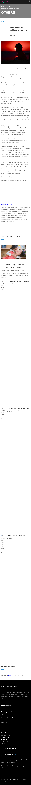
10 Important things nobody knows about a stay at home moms (14, 266)
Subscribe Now (8, 754)
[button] (30, 1)
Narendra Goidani (15, 33)
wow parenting (10, 188)
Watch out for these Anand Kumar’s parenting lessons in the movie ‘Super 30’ (18, 409)
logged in (10, 675)
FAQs (3, 743)
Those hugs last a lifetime (8, 712)
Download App (5, 735)
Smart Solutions (6, 733)
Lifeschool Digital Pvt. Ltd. (15, 779)
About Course (5, 737)
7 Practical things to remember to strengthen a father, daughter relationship (18, 282)
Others (23, 33)
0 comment (12, 35)
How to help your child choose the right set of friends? (17, 536)
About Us (4, 739)
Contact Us (4, 741)
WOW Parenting (15, 270)
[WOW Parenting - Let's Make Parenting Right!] (5, 2)
